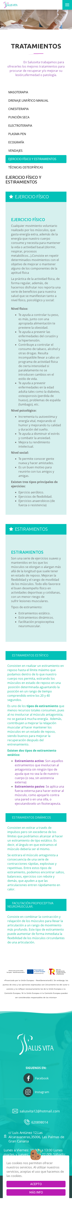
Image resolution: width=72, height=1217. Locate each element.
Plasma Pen (17, 134)
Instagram (42, 1092)
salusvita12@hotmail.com (40, 1111)
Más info (36, 1192)
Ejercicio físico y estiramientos (32, 159)
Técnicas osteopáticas (25, 167)
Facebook (42, 1078)
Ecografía (16, 142)
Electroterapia (20, 126)
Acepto (36, 1184)
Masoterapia (18, 92)
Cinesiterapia (18, 109)
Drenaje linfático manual (28, 100)
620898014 (39, 1122)
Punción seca (18, 117)
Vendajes (15, 151)
